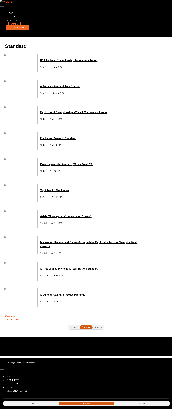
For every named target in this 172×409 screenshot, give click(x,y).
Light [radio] (75, 327)
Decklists (13, 16)
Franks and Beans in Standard (58, 138)
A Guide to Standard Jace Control (60, 86)
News (10, 13)
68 (12, 319)
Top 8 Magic (44, 197)
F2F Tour (12, 20)
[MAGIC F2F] (7, 2)
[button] (19, 20)
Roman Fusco (44, 67)
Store (13, 24)
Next (17, 319)
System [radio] (87, 327)
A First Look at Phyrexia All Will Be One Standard (69, 268)
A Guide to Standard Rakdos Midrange (62, 294)
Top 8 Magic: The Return (54, 190)
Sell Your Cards (17, 28)
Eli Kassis (43, 119)
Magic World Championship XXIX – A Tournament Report (73, 112)
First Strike (44, 223)
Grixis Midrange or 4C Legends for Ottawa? (66, 216)
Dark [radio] (99, 327)
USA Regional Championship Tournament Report (68, 60)
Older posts (10, 316)
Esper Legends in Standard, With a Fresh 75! (66, 164)
